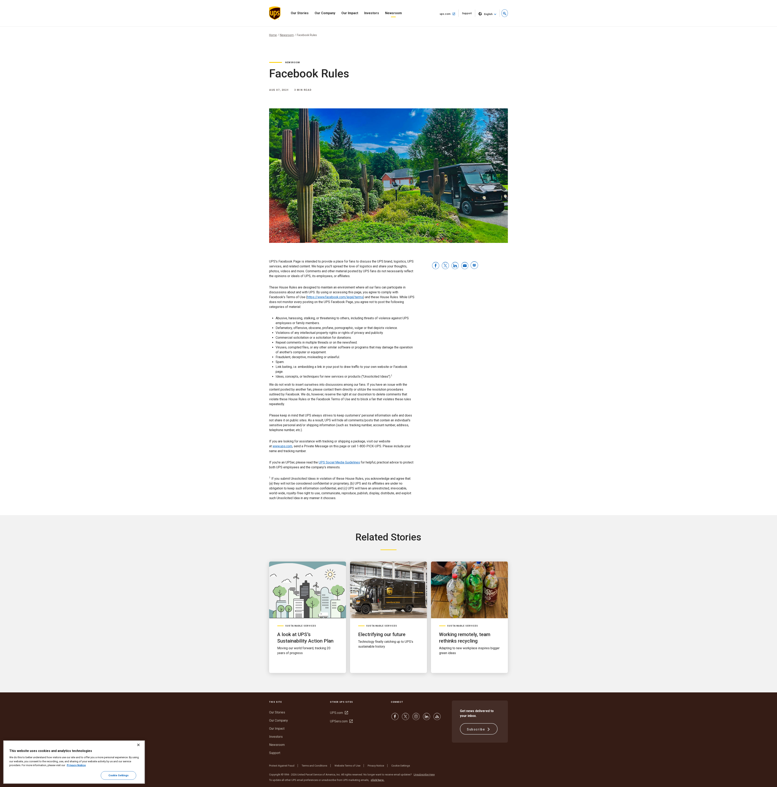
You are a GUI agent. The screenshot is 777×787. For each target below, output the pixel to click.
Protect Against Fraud (281, 765)
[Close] (138, 744)
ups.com (449, 14)
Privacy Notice (376, 765)
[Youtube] (437, 718)
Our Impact (349, 13)
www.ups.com (282, 446)
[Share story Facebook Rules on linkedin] (455, 266)
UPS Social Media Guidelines (339, 462)
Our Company (325, 13)
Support (468, 14)
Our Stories (300, 13)
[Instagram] (416, 718)
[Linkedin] (426, 718)
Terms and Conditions (314, 765)
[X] (405, 718)
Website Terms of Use (347, 765)
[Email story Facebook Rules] (465, 266)
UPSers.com (341, 721)
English (488, 14)
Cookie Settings (400, 765)
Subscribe (476, 729)
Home (273, 35)
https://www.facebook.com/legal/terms (335, 297)
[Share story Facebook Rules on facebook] (436, 266)
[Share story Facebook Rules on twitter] (445, 266)
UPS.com (339, 713)
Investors (371, 13)
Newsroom (393, 13)
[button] (504, 13)
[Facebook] (395, 718)
